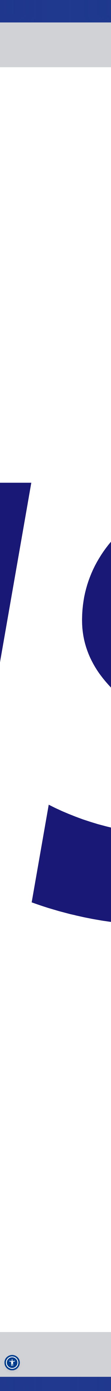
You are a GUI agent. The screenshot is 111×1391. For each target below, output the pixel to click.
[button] (12, 1362)
